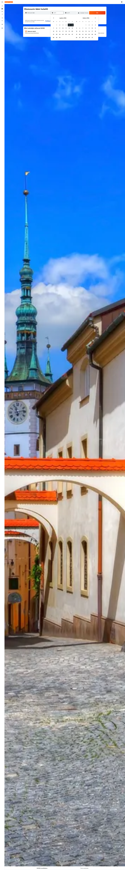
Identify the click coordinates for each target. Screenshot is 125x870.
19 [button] (69, 31)
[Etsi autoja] (2, 11)
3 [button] (92, 25)
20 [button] (72, 31)
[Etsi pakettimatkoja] (2, 14)
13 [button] (72, 28)
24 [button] (62, 34)
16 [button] (59, 31)
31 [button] (92, 37)
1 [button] (56, 25)
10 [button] (62, 28)
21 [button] (53, 34)
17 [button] (62, 31)
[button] (2, 2)
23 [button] (59, 34)
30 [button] (59, 37)
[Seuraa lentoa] (2, 20)
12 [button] (69, 28)
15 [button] (56, 31)
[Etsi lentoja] (2, 6)
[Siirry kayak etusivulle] (9, 2)
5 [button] (76, 28)
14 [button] (53, 31)
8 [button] (56, 28)
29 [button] (56, 37)
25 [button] (66, 34)
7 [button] (53, 28)
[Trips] (2, 24)
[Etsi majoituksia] (2, 8)
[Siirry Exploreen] (2, 18)
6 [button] (72, 25)
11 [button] (95, 28)
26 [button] (69, 34)
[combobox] (38, 13)
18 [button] (66, 31)
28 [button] (53, 37)
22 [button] (56, 34)
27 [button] (72, 34)
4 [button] (95, 25)
